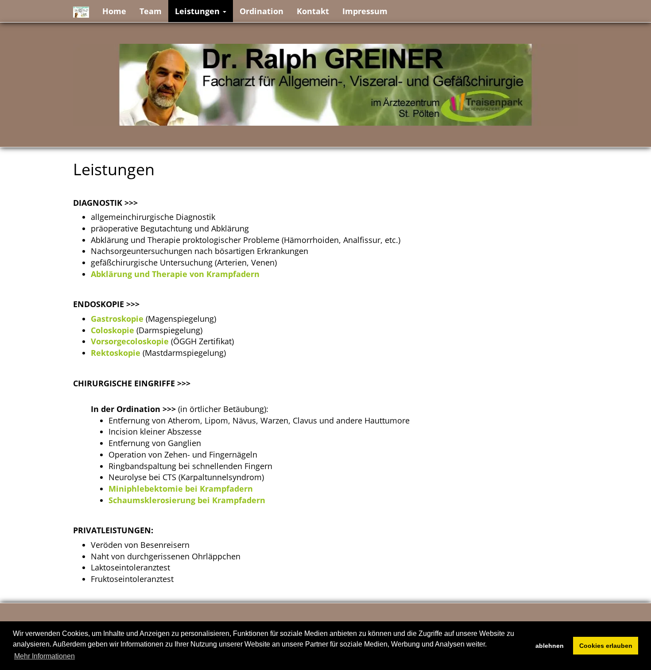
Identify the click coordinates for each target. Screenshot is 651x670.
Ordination (261, 11)
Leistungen (198, 11)
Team (151, 11)
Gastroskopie (117, 318)
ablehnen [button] (549, 645)
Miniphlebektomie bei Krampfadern (180, 488)
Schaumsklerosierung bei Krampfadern (186, 500)
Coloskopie (112, 330)
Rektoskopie (115, 352)
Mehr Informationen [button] (44, 656)
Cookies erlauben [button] (605, 645)
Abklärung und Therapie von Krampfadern (175, 274)
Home (114, 11)
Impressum (365, 11)
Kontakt (313, 11)
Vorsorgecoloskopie (130, 341)
